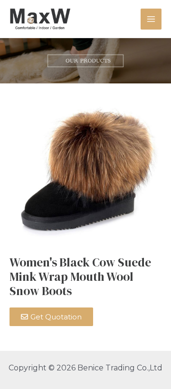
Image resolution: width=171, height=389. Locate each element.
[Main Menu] (151, 19)
